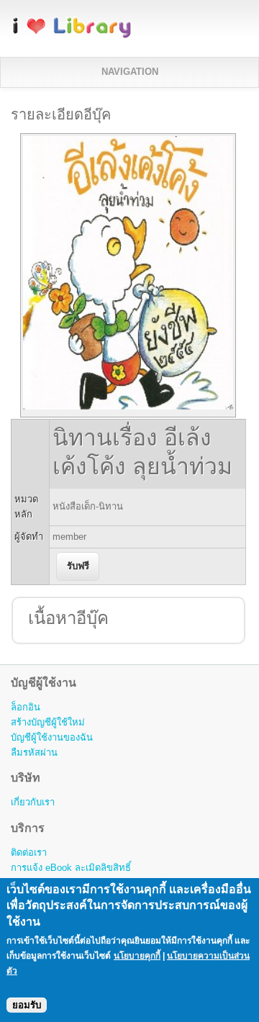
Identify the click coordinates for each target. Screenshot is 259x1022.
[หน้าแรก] (72, 35)
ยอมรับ (26, 1005)
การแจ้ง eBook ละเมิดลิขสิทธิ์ (71, 867)
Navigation (129, 71)
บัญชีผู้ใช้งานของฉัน (52, 737)
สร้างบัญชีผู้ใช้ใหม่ (48, 722)
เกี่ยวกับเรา (33, 802)
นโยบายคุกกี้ (137, 956)
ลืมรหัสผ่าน (34, 752)
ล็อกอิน (25, 707)
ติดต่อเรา (29, 852)
